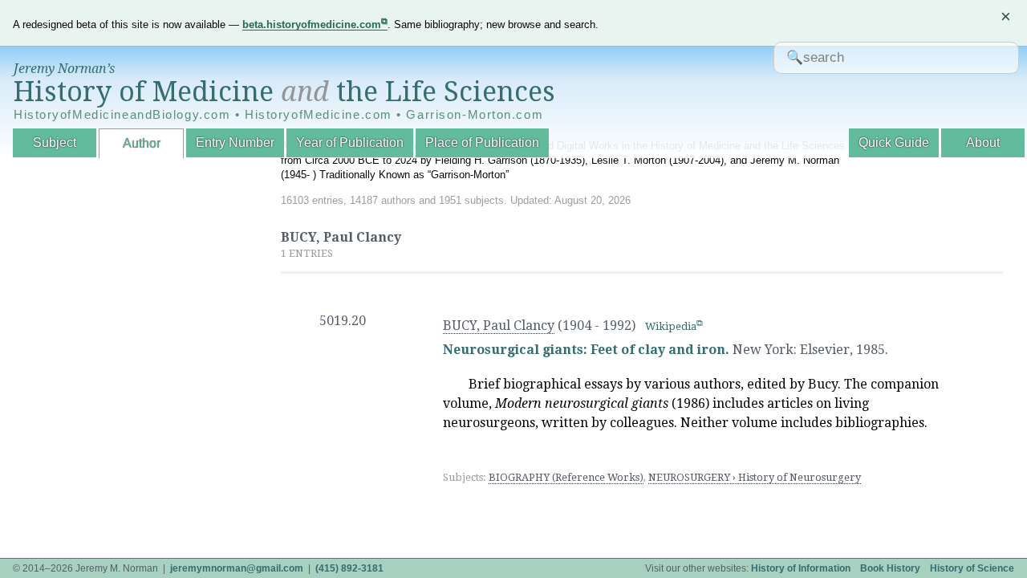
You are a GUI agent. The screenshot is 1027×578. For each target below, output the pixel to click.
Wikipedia (670, 326)
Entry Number (235, 142)
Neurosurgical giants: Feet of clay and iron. (586, 349)
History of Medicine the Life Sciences (284, 91)
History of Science (972, 568)
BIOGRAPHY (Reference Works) (566, 477)
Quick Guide (894, 142)
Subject (54, 142)
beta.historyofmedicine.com (311, 24)
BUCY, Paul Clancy (498, 325)
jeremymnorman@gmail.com (236, 568)
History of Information (800, 568)
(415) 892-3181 (349, 568)
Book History (890, 568)
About (983, 142)
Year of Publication (350, 142)
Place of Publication (482, 142)
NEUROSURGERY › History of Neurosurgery (754, 477)
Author (141, 143)
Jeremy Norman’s (64, 68)
